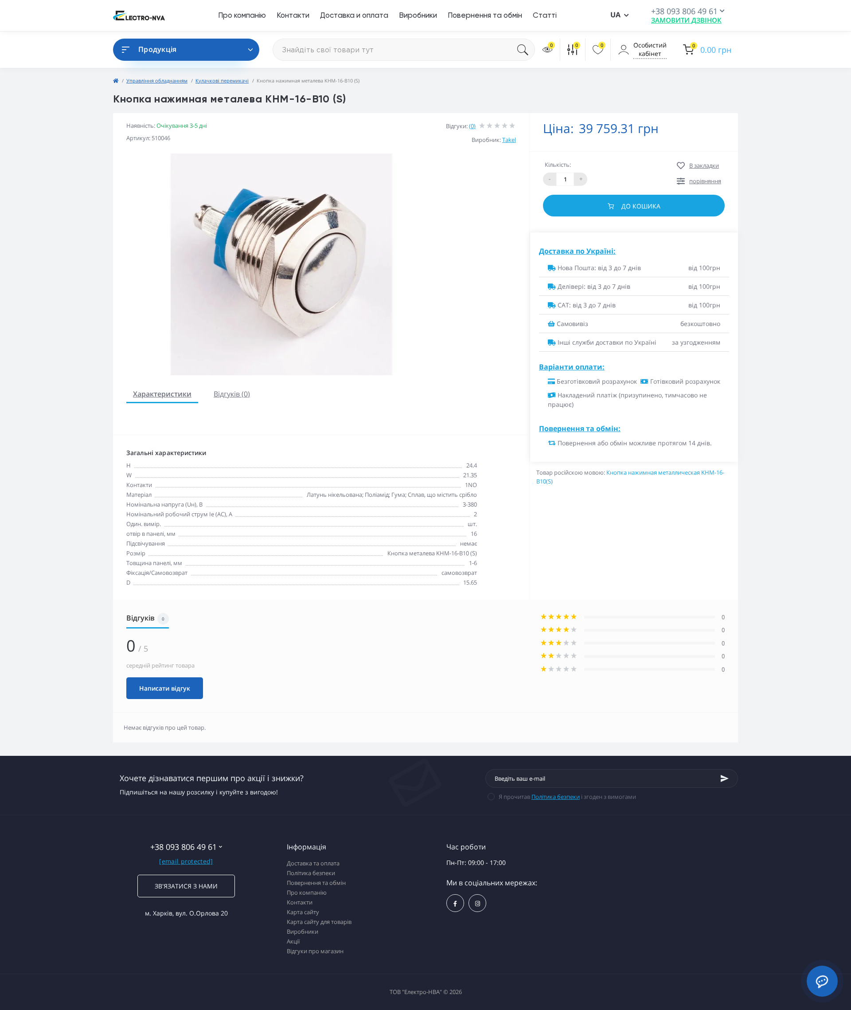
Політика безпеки (555, 797)
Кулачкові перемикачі (222, 80)
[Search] (526, 50)
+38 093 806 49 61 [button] (183, 847)
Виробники (418, 15)
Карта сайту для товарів (319, 922)
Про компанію (242, 15)
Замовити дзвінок (686, 20)
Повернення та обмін (485, 15)
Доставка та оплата (313, 863)
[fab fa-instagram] (477, 903)
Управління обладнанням (156, 80)
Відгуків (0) (232, 394)
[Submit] (724, 778)
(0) (472, 126)
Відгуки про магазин (315, 951)
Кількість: (558, 165)
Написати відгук (164, 688)
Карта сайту (303, 912)
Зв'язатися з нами (186, 886)
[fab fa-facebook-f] (455, 903)
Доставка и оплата (354, 15)
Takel (509, 140)
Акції (293, 941)
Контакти (293, 15)
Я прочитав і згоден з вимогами (567, 796)
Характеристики (162, 394)
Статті (545, 15)
